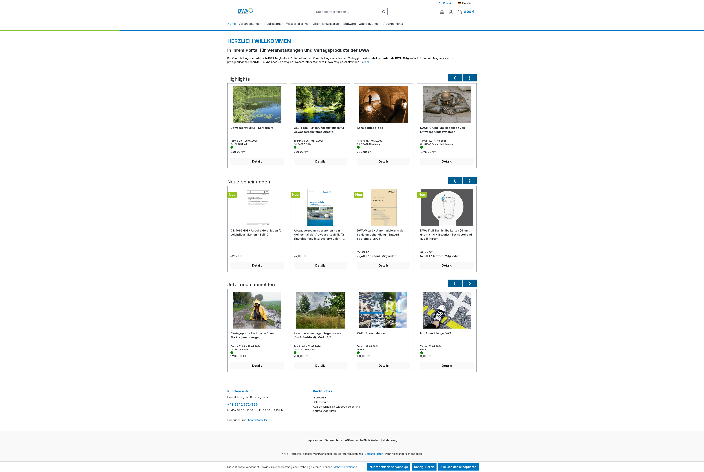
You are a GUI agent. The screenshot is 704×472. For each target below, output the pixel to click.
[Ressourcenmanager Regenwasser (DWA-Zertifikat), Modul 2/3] (320, 311)
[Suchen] (383, 11)
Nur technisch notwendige (389, 467)
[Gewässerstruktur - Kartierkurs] (257, 106)
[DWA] (442, 11)
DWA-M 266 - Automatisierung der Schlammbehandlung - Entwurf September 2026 (381, 234)
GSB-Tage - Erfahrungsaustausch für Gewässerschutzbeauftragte (319, 130)
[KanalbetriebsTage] (383, 106)
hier (366, 61)
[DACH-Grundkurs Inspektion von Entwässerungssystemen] (447, 106)
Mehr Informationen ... (346, 467)
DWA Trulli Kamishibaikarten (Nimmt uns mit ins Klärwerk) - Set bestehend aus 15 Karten (446, 234)
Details (257, 161)
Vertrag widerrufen (324, 410)
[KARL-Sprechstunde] (383, 311)
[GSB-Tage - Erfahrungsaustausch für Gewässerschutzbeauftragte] (320, 106)
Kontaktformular (257, 420)
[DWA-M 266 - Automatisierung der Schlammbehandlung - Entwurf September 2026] (383, 209)
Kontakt (447, 3)
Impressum (319, 397)
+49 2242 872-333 (242, 404)
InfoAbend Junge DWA (436, 333)
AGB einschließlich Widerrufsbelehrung (336, 406)
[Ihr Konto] (450, 11)
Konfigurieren (424, 467)
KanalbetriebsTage (370, 128)
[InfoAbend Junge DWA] (447, 311)
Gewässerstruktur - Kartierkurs (251, 128)
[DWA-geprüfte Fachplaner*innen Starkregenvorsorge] (257, 311)
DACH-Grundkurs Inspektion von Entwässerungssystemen (442, 130)
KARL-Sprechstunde (371, 333)
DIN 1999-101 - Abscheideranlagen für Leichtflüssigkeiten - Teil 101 (256, 232)
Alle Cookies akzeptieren (458, 467)
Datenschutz (320, 402)
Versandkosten (374, 453)
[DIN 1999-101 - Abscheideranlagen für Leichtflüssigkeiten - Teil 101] (257, 209)
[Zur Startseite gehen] (245, 11)
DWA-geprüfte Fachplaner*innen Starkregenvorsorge (252, 335)
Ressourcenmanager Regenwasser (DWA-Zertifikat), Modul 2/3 (318, 335)
